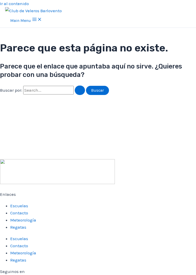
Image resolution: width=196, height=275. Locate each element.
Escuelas (19, 205)
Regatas (18, 227)
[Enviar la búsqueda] (80, 90)
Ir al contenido (14, 3)
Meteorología (23, 220)
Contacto (19, 212)
